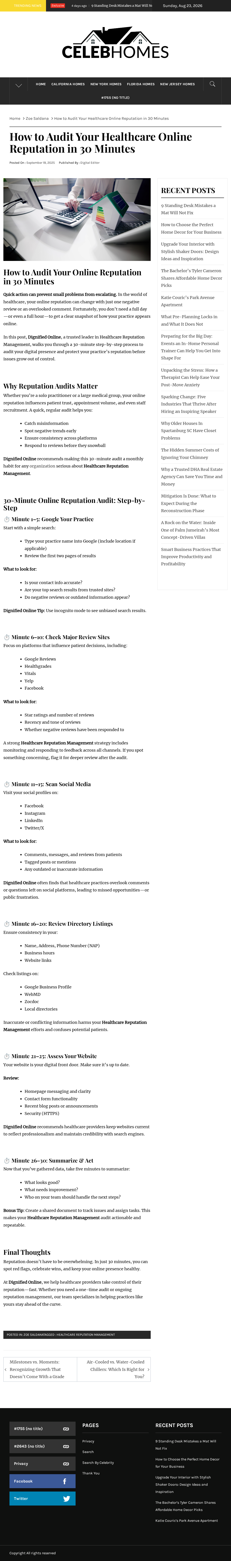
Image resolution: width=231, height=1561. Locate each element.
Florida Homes (141, 84)
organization (42, 466)
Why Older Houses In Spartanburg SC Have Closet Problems (188, 431)
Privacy (21, 1463)
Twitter (21, 1498)
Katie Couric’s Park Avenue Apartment (186, 1520)
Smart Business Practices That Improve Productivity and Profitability (191, 557)
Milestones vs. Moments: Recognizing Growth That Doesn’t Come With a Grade (37, 1369)
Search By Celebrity (98, 1462)
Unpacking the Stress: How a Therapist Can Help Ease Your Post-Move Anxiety (190, 377)
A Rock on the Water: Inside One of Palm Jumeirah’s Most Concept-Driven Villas (190, 530)
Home (41, 84)
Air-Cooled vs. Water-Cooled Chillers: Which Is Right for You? (115, 1369)
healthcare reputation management (86, 1335)
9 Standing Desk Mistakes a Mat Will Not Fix (96, 6)
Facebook (23, 1481)
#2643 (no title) (29, 1446)
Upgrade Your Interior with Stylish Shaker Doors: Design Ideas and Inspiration (190, 251)
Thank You (91, 1473)
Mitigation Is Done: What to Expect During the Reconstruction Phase (188, 503)
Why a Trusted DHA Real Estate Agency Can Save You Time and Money (192, 477)
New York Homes (106, 84)
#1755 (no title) (115, 98)
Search (88, 1452)
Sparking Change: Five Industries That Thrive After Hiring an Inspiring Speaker (188, 404)
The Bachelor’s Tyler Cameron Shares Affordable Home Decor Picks (191, 278)
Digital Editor (89, 163)
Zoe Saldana (33, 1335)
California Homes (68, 84)
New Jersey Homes (177, 84)
